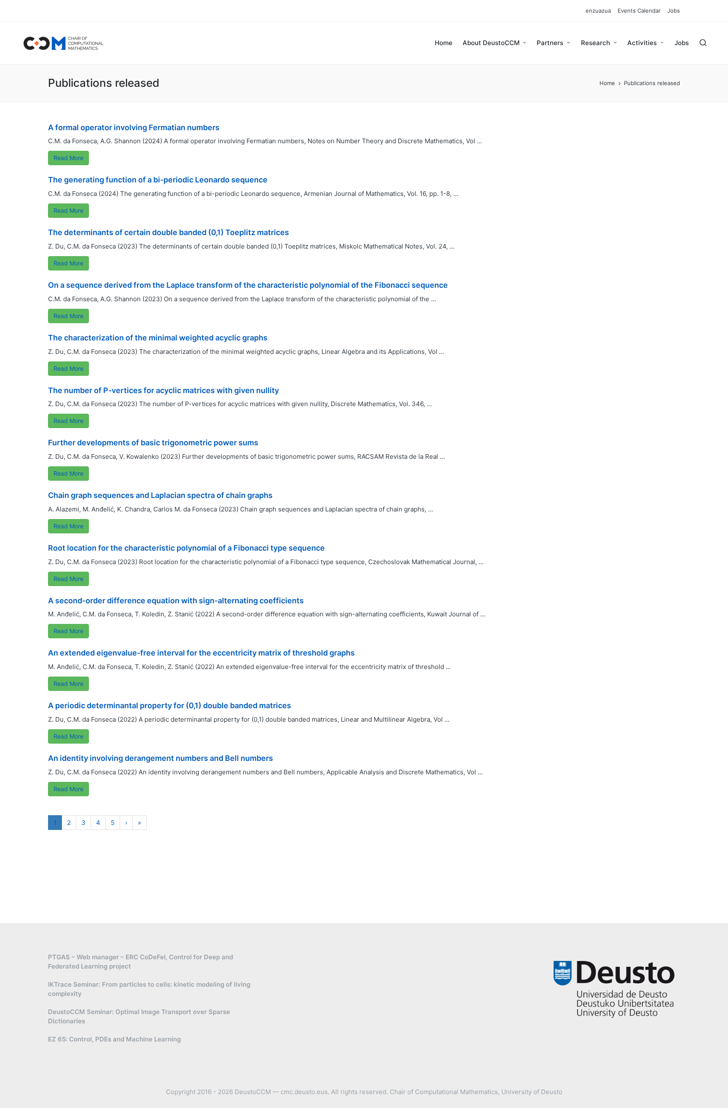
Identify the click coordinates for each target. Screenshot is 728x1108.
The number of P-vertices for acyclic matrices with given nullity (163, 390)
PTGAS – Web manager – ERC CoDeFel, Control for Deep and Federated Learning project (140, 962)
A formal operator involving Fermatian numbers (133, 127)
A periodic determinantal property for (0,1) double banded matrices (169, 705)
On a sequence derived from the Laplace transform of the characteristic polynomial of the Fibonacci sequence (248, 285)
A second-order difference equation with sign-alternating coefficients (176, 600)
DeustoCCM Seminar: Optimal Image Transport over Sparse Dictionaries (139, 1016)
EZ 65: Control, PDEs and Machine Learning (114, 1039)
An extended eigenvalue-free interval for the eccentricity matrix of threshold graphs (201, 652)
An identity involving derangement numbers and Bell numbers (160, 758)
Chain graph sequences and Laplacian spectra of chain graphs (160, 495)
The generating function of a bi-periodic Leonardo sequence (158, 179)
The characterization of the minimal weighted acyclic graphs (158, 337)
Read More (68, 157)
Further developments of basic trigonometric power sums (153, 442)
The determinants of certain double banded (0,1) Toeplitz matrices (168, 232)
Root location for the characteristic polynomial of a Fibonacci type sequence (186, 547)
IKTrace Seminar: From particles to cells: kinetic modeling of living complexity (149, 989)
